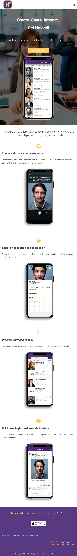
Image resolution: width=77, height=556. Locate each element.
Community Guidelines (27, 535)
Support (37, 535)
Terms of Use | (16, 535)
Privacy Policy (5, 535)
